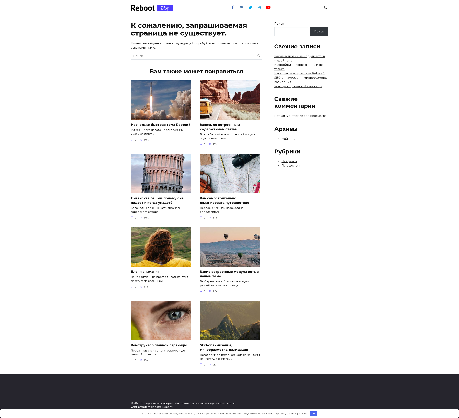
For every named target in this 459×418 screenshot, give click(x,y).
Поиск (279, 23)
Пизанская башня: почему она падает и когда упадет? (157, 200)
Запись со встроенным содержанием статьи (220, 127)
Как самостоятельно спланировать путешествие (224, 200)
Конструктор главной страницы (159, 345)
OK (313, 413)
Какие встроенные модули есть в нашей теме (229, 274)
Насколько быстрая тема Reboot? (160, 125)
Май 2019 (288, 139)
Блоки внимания (145, 272)
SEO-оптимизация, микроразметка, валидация (224, 347)
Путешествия (291, 165)
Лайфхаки (289, 161)
